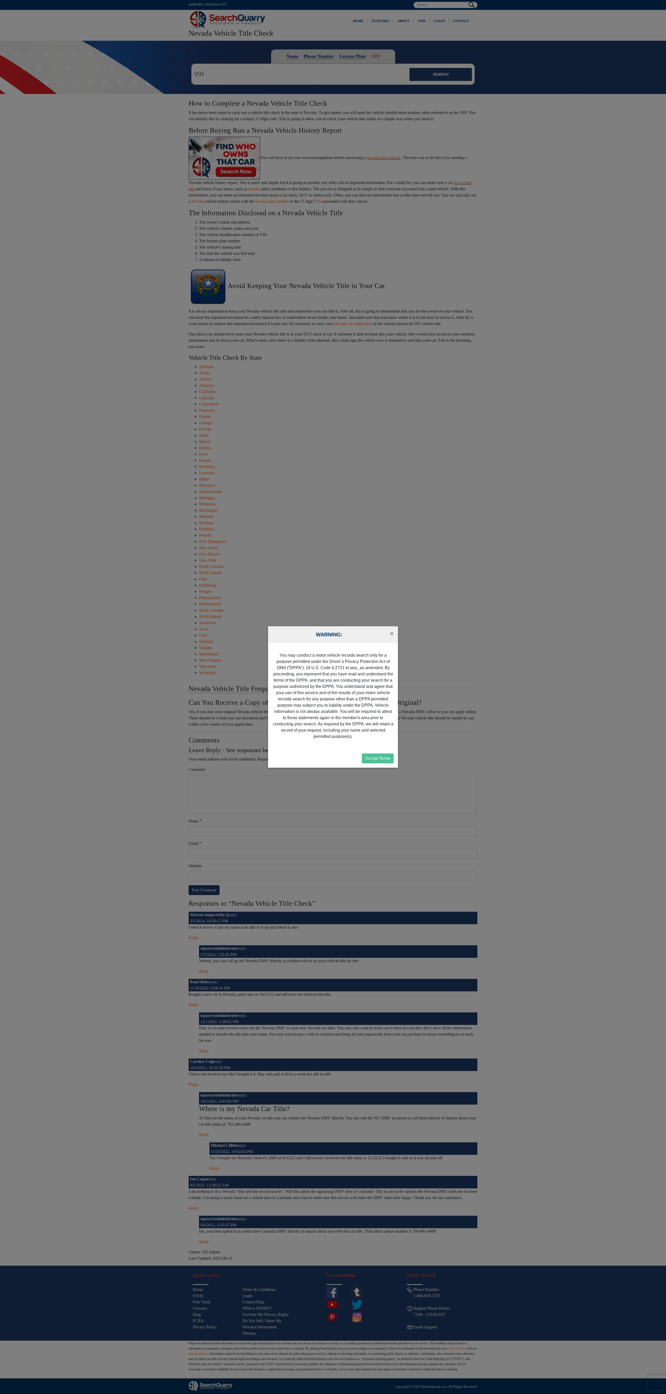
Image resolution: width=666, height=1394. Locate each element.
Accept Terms (377, 758)
